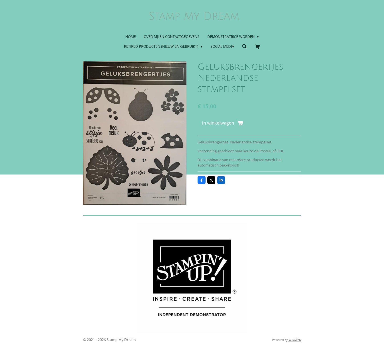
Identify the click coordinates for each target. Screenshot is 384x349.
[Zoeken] (244, 46)
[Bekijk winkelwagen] (257, 46)
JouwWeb (294, 340)
